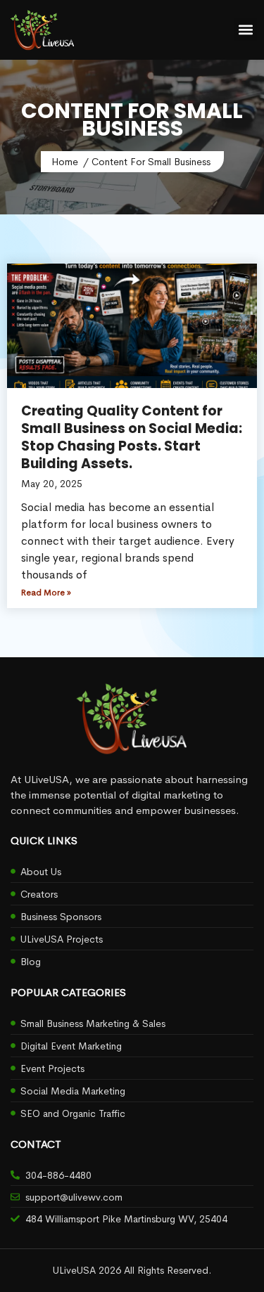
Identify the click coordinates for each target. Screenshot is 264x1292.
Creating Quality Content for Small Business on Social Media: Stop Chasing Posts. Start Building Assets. (131, 437)
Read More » (46, 592)
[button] (245, 29)
